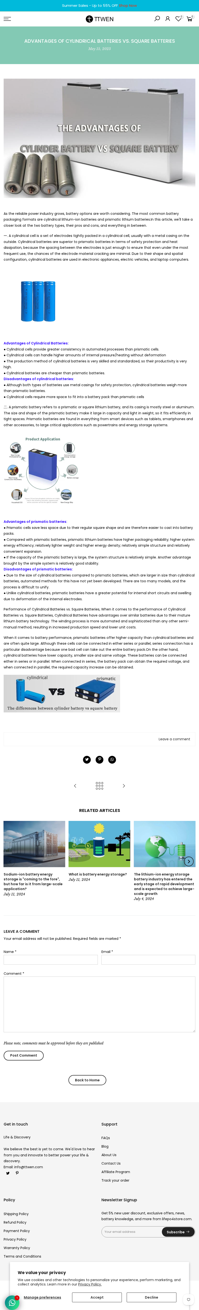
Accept (97, 1297)
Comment (14, 973)
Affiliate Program (115, 1171)
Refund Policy (15, 1222)
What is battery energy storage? (98, 874)
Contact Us (111, 1163)
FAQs (105, 1137)
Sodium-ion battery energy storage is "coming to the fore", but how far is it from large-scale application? (33, 881)
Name (10, 951)
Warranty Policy (17, 1247)
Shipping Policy (16, 1213)
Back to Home (87, 1080)
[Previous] (10, 861)
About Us (108, 1154)
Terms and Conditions (22, 1256)
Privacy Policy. (90, 1284)
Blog (104, 1146)
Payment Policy (17, 1230)
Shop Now (128, 5)
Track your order (115, 1180)
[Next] (189, 861)
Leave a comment (174, 739)
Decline (151, 1297)
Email (107, 951)
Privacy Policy (15, 1239)
